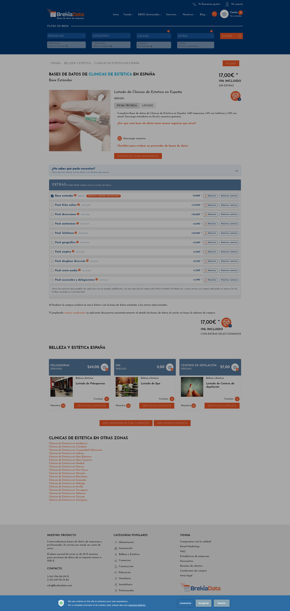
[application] (145, 603)
